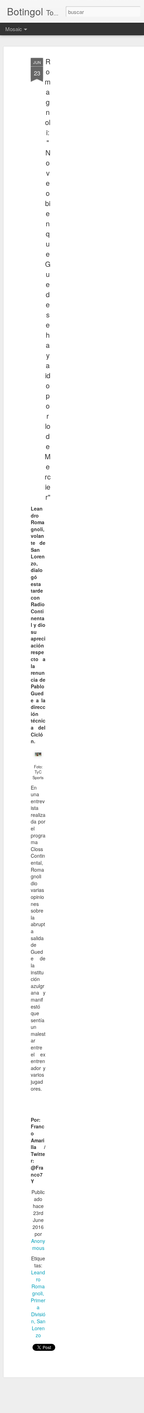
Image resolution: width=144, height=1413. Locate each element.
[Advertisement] (84, 164)
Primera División (38, 1311)
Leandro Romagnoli (38, 1283)
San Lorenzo (38, 1328)
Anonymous (38, 1244)
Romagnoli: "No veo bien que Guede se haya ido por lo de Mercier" (48, 279)
